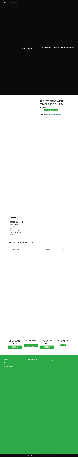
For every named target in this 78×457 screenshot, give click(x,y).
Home (9, 98)
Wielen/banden (57, 114)
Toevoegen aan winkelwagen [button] (14, 347)
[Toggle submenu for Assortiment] (52, 47)
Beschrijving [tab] (13, 217)
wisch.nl (48, 455)
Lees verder (63, 344)
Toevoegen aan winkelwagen (51, 110)
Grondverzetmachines (15, 98)
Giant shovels (23, 98)
